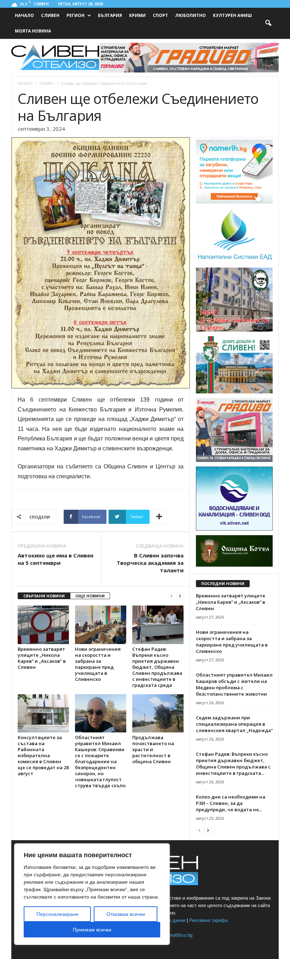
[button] (268, 23)
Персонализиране (57, 914)
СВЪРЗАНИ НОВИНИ (44, 595)
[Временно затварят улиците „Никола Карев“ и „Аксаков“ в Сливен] (43, 625)
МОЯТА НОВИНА (33, 31)
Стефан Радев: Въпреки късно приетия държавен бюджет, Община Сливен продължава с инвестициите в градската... (233, 763)
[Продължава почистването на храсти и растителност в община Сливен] (158, 713)
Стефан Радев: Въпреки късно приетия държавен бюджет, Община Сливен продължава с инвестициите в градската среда (157, 667)
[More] (159, 517)
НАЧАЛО (24, 15)
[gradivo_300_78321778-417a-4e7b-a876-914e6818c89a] (234, 460)
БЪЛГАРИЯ (110, 15)
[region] (92, 894)
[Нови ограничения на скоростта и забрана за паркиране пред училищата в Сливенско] (100, 625)
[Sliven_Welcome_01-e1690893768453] (234, 392)
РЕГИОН (75, 15)
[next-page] (180, 596)
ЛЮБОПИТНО (190, 15)
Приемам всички (92, 929)
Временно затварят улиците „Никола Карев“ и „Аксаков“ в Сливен (42, 658)
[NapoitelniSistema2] (234, 261)
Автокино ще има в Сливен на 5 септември (55, 559)
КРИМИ (137, 15)
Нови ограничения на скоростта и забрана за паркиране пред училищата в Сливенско (98, 664)
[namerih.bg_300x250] (234, 202)
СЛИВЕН (50, 15)
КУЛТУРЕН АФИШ (232, 15)
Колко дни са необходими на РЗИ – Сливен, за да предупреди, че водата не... (230, 803)
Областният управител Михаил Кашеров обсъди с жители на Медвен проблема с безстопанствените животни (234, 684)
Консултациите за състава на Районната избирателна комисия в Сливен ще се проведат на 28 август (43, 755)
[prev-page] (171, 596)
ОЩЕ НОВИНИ (90, 595)
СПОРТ (160, 15)
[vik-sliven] (234, 529)
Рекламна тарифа (208, 920)
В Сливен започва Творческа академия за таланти (150, 563)
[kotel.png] (234, 565)
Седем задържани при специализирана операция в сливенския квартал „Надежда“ (234, 723)
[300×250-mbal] (234, 330)
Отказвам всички (125, 914)
